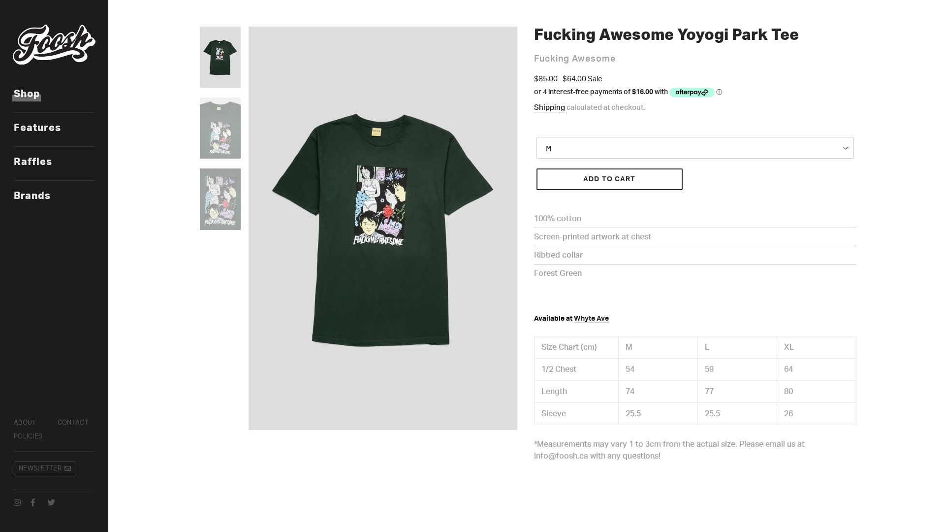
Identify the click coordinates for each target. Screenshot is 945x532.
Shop (27, 94)
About (25, 423)
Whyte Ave (591, 318)
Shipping (549, 107)
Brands (32, 196)
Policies (28, 436)
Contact (73, 423)
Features (37, 128)
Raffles (33, 162)
